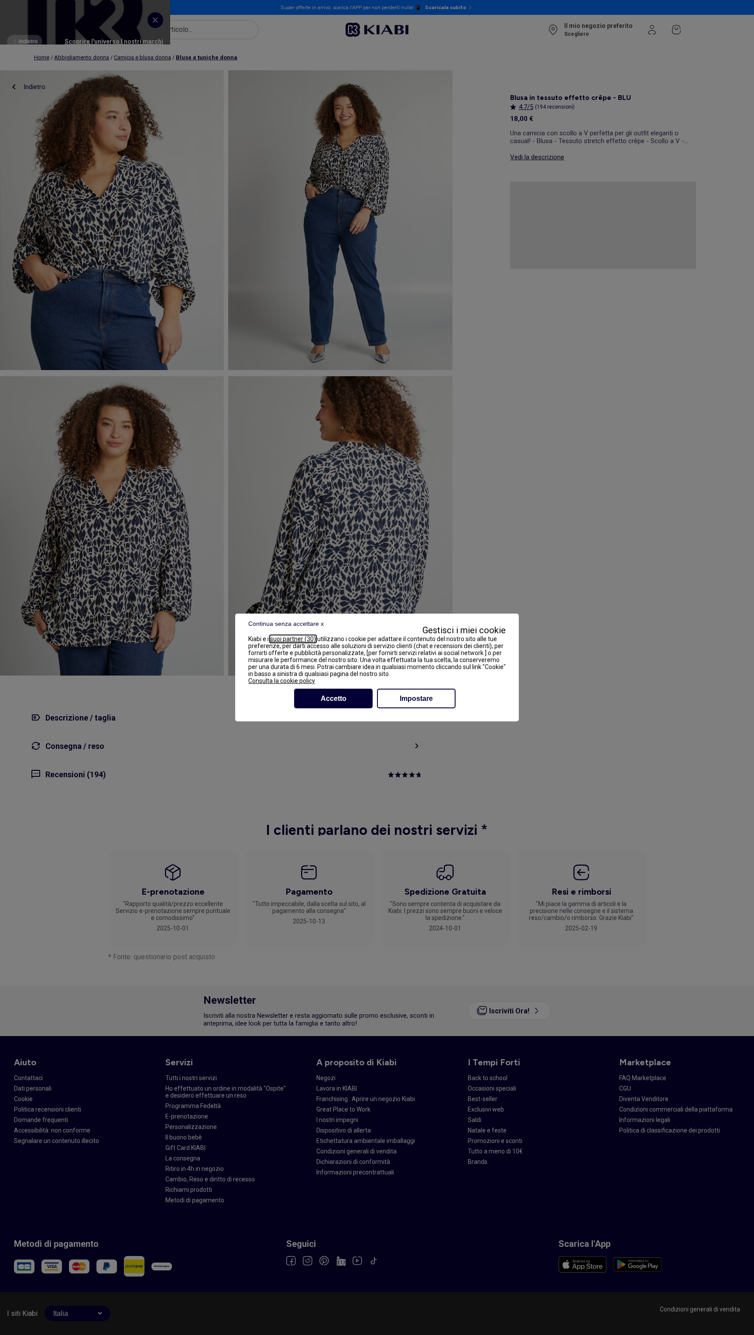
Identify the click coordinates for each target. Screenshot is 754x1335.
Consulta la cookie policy (281, 680)
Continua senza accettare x (286, 623)
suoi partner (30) (293, 638)
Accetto (333, 698)
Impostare (416, 698)
